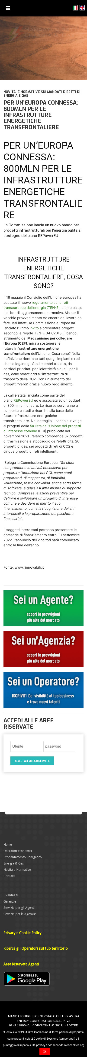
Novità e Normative (17, 869)
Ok (44, 1051)
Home (7, 844)
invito (34, 328)
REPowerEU (23, 400)
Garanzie (9, 901)
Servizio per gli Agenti (19, 908)
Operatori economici (17, 851)
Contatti (9, 876)
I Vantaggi (10, 895)
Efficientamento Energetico (22, 857)
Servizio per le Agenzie (19, 914)
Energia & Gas (13, 863)
